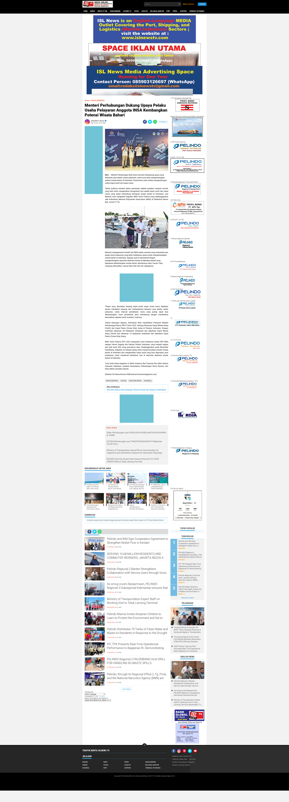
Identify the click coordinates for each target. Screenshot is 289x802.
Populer (202, 4)
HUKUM (123, 381)
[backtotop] (144, 745)
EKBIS (105, 762)
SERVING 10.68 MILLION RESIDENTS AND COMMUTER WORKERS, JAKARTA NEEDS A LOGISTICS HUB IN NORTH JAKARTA (135, 557)
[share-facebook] (145, 122)
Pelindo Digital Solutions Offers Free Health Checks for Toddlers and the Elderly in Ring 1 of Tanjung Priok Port (189, 589)
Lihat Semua (126, 689)
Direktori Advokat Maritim (181, 765)
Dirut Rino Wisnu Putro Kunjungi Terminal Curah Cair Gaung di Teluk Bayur (136, 390)
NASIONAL (147, 381)
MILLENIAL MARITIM (157, 11)
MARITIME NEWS (135, 381)
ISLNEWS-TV (127, 11)
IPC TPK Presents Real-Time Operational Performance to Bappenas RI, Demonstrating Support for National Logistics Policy (135, 647)
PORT (168, 11)
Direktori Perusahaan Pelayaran (183, 762)
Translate (101, 696)
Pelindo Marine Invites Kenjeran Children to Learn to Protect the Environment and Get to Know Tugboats (135, 617)
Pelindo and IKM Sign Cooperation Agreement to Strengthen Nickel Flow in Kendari (137, 540)
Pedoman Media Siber (179, 759)
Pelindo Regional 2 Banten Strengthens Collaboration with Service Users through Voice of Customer (136, 572)
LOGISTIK (144, 11)
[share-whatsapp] (155, 122)
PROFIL (175, 11)
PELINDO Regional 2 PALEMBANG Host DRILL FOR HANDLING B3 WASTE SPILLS (136, 661)
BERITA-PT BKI (102, 11)
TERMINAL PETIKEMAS (196, 11)
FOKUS (126, 762)
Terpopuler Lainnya (187, 598)
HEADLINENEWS (115, 11)
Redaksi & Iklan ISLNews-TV (182, 756)
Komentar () (163, 122)
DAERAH (85, 762)
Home (85, 11)
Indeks (92, 11)
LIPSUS (136, 11)
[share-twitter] (150, 122)
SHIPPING (183, 11)
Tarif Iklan (192, 759)
